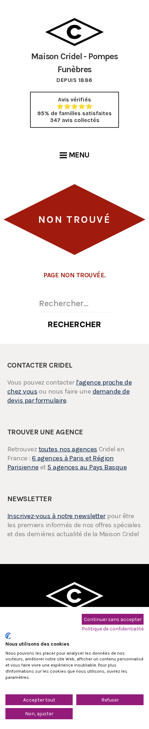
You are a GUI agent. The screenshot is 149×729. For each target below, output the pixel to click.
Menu (79, 155)
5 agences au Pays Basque (87, 467)
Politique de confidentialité (113, 629)
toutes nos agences (68, 449)
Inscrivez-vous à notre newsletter (56, 516)
